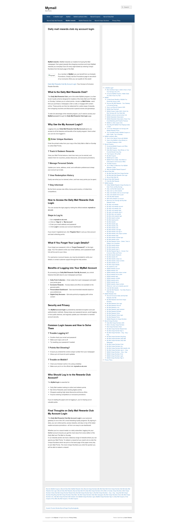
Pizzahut (53, 508)
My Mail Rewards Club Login (114, 303)
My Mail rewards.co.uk (113, 262)
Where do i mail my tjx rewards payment (117, 286)
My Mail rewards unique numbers (115, 261)
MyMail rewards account (113, 268)
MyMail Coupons (55, 489)
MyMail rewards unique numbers (115, 284)
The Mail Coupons (111, 163)
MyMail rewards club (112, 270)
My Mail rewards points (113, 247)
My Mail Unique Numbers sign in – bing (117, 350)
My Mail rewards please (113, 245)
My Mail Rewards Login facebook (115, 309)
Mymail (50, 7)
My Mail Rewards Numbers (114, 311)
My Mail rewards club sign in (114, 231)
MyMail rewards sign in (113, 282)
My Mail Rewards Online (113, 313)
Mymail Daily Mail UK (112, 177)
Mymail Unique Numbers (102, 20)
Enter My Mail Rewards (113, 181)
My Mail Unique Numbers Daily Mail (116, 338)
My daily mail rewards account (115, 206)
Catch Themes (128, 517)
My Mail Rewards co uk (113, 307)
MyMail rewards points (113, 280)
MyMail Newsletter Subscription (115, 117)
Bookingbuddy (75, 508)
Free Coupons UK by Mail (113, 154)
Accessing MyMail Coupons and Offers (117, 146)
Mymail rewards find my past (114, 274)
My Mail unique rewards (113, 264)
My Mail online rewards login (114, 216)
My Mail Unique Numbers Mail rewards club (118, 348)
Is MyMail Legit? (58, 17)
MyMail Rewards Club (85, 20)
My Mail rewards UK (112, 257)
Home (48, 17)
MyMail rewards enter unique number (116, 272)
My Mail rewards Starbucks (114, 255)
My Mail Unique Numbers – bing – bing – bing (106, 493)
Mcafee (58, 508)
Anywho (48, 508)
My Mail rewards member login (115, 237)
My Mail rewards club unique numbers (117, 233)
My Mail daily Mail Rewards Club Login (117, 175)
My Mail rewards (111, 222)
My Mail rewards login (112, 235)
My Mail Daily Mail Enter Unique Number (117, 173)
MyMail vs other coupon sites (115, 123)
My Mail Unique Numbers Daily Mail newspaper (90, 495)
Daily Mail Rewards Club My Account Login (62, 84)
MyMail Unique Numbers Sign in (115, 358)
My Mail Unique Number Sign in (115, 331)
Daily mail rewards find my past (115, 194)
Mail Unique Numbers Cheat (114, 327)
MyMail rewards (71, 20)
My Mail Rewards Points (113, 317)
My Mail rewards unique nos (114, 259)
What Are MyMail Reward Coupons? (116, 169)
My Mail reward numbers (113, 218)
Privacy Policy (116, 20)
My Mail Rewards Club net (114, 305)
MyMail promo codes (112, 158)
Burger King (67, 508)
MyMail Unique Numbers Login (115, 356)
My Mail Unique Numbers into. (115, 346)
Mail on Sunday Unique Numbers (115, 325)
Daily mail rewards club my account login (118, 193)
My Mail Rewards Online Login (115, 315)
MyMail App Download (113, 109)
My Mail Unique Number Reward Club (117, 329)
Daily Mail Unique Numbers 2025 (115, 323)
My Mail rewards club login (114, 229)
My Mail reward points (112, 220)
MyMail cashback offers (80, 17)
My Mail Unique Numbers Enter (115, 344)
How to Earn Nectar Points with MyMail (117, 138)
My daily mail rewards (112, 204)
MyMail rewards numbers (113, 278)
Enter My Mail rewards (113, 196)
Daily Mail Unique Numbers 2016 (94, 491)
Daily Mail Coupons (112, 148)
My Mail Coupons (111, 156)
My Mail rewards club (112, 226)
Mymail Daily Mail (108, 17)
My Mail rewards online (113, 239)
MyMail (68, 17)
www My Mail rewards (112, 288)
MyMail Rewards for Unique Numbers (117, 319)
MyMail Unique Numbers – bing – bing (117, 352)
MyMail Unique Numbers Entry (115, 354)
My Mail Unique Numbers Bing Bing (116, 336)
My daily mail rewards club (114, 208)
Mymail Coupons (95, 17)
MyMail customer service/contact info (117, 115)
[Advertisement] (63, 46)
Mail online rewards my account (115, 198)
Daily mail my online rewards (114, 191)
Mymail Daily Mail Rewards (55, 20)
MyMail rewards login (112, 276)
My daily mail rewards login (114, 210)
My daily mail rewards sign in (114, 212)
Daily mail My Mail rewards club (115, 189)
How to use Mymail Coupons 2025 (116, 107)
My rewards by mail (112, 266)
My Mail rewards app (112, 224)
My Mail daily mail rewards (114, 214)
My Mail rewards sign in (113, 249)
